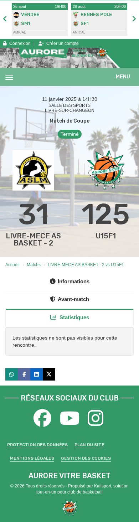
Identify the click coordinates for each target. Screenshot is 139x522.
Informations (73, 281)
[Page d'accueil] (69, 507)
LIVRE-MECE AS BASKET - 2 (33, 239)
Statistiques (73, 317)
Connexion (20, 43)
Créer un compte (62, 43)
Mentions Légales (32, 458)
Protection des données (37, 444)
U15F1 (106, 236)
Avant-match (73, 299)
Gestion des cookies (86, 458)
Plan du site (89, 444)
